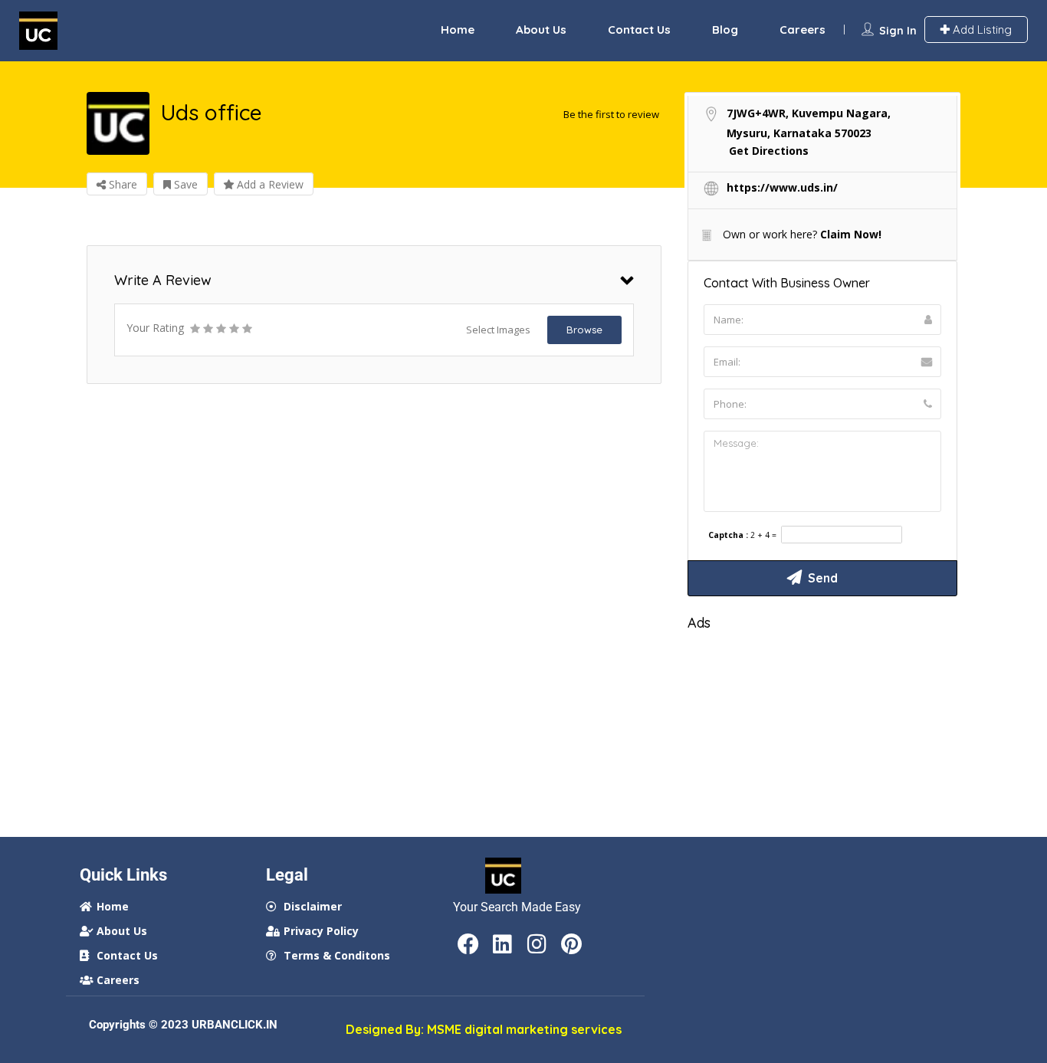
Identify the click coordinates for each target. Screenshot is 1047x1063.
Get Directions (769, 150)
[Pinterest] (571, 944)
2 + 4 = (763, 535)
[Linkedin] (502, 944)
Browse (584, 329)
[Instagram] (537, 944)
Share (121, 184)
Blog (725, 29)
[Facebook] (468, 944)
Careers (802, 29)
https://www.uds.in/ (782, 187)
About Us (541, 29)
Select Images (498, 329)
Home (457, 29)
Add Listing (981, 29)
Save (184, 184)
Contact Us (639, 29)
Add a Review (269, 184)
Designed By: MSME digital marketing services (484, 1029)
